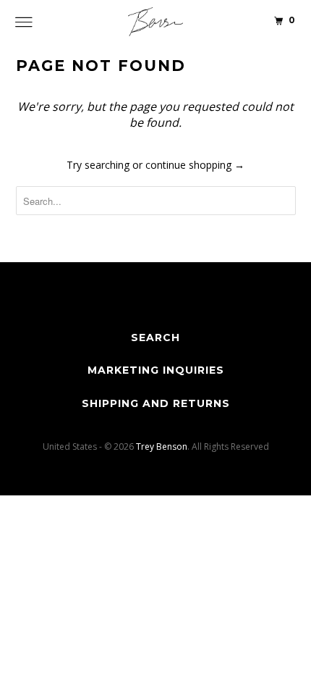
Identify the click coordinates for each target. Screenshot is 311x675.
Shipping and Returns (156, 403)
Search (155, 337)
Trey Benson (161, 446)
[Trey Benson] (156, 21)
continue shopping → (194, 165)
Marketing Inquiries (156, 370)
